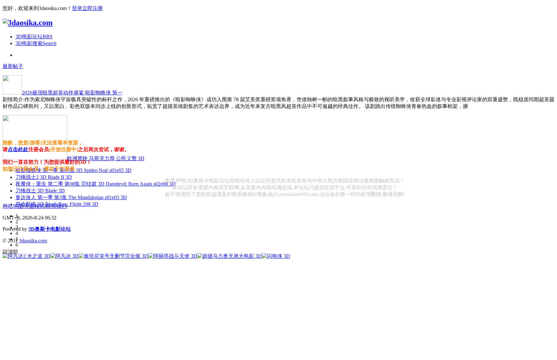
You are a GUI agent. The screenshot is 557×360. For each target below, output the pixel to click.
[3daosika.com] (28, 22)
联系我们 (56, 206)
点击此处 (18, 149)
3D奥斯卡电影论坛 (49, 229)
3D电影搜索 (35, 43)
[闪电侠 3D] (276, 256)
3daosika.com (33, 240)
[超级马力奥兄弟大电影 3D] (229, 256)
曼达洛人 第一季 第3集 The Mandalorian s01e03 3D (71, 197)
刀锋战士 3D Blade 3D (40, 190)
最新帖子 (13, 66)
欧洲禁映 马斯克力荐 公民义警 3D (105, 158)
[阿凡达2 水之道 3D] (26, 256)
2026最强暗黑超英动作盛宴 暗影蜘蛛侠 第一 (72, 92)
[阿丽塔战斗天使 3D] (172, 256)
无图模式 (34, 206)
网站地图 (13, 206)
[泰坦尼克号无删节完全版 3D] (113, 256)
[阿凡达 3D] (64, 256)
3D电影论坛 (34, 36)
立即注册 (92, 8)
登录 (77, 8)
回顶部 (10, 252)
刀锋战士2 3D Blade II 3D (43, 177)
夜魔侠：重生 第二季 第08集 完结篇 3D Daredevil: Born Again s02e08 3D (95, 184)
